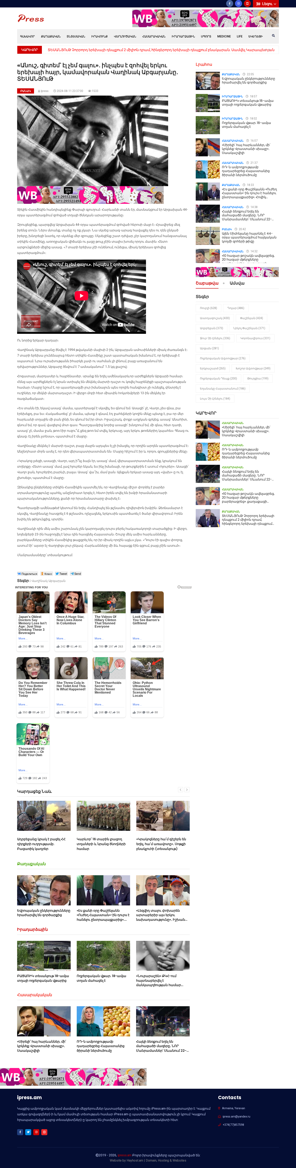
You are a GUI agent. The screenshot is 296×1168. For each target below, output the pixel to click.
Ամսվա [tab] (237, 283)
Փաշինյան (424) (251, 318)
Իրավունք (99, 36)
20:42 (242, 229)
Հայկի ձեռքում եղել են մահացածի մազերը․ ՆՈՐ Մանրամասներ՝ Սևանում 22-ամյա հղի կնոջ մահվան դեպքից (161, 1050)
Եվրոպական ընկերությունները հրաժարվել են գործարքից (43, 912)
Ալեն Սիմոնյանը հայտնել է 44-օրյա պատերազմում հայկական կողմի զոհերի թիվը (249, 237)
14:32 (254, 251)
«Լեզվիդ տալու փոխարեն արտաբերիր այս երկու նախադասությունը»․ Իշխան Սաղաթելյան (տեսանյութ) (160, 917)
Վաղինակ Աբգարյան (48, 581)
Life (239, 36)
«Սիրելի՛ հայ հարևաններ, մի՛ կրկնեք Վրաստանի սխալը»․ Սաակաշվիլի (114, 50)
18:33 (250, 185)
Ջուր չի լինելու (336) (215, 338)
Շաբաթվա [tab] (207, 283)
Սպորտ (206, 36)
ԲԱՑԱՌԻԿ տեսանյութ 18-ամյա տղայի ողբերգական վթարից (43, 978)
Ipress (45, 91)
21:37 (254, 162)
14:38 (254, 207)
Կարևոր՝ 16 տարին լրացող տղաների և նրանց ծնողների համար (41, 844)
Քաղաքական (51, 36)
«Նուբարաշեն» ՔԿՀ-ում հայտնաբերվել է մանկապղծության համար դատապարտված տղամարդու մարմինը (162, 985)
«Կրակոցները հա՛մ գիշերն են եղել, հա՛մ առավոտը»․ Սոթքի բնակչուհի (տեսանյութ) (101, 844)
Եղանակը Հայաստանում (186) (222, 388)
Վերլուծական (125, 36)
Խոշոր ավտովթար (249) (253, 368)
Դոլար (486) (235, 308)
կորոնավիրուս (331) (255, 338)
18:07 (253, 96)
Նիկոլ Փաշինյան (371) (249, 328)
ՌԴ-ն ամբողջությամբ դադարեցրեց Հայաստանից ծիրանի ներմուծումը (100, 1046)
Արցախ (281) (209, 348)
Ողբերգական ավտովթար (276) (222, 358)
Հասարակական (154, 36)
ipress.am (124, 1155)
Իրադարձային (183, 36)
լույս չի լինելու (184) (215, 398)
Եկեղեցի (255, 36)
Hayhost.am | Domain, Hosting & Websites (156, 1160)
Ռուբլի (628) (208, 308)
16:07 (254, 140)
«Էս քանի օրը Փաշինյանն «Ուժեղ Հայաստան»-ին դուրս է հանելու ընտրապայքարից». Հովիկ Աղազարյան (103, 917)
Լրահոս (204, 64)
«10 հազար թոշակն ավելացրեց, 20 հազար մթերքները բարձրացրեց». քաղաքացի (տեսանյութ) (248, 261)
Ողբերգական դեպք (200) (218, 378)
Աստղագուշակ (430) (215, 318)
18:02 (253, 118)
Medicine (224, 36)
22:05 (250, 74)
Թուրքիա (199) (257, 378)
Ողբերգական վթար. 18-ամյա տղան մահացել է (101, 978)
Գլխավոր (27, 36)
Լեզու (267, 4)
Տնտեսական (76, 36)
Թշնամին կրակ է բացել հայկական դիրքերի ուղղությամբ (155, 844)
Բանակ (25, 91)
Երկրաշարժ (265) (213, 368)
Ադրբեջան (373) (211, 328)
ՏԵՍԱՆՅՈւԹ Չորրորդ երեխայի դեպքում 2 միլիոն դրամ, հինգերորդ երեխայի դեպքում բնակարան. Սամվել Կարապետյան (248, 523)
